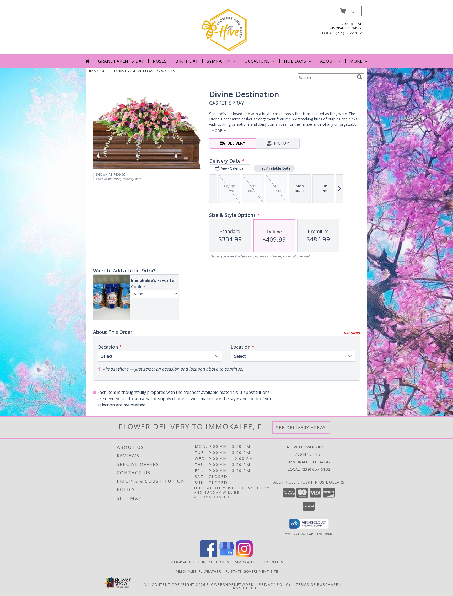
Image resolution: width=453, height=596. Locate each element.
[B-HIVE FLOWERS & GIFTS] (227, 29)
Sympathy (219, 61)
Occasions (257, 61)
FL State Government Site (252, 571)
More (356, 61)
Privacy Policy (275, 584)
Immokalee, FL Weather (198, 571)
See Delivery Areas (301, 428)
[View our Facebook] (208, 555)
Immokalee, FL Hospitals (258, 562)
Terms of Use (242, 588)
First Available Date (274, 168)
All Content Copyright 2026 (175, 584)
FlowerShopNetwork (230, 584)
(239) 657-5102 (349, 32)
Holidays (295, 61)
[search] (359, 77)
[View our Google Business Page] (226, 555)
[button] (347, 11)
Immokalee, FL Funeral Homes (199, 562)
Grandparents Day (121, 61)
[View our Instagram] (244, 555)
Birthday (186, 61)
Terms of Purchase (317, 584)
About (328, 61)
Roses (160, 61)
